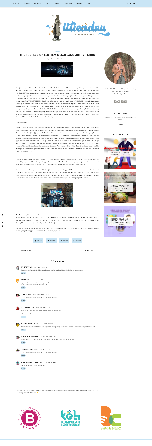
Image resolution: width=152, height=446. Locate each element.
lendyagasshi (27, 349)
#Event (57, 51)
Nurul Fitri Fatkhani (30, 336)
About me (16, 3)
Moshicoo (89, 443)
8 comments (65, 59)
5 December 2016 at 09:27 (48, 336)
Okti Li (23, 280)
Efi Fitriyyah (26, 267)
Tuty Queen (26, 294)
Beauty (57, 3)
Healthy (48, 3)
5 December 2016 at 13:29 (42, 349)
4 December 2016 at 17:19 (40, 267)
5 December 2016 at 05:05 (40, 294)
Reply (23, 273)
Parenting (37, 3)
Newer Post (26, 250)
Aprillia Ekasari (28, 324)
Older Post (89, 250)
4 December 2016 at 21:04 (35, 280)
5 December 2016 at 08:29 (44, 324)
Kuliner (79, 3)
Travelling (68, 3)
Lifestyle (27, 3)
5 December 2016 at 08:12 (43, 307)
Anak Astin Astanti (29, 362)
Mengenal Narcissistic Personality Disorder (120, 154)
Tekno (88, 3)
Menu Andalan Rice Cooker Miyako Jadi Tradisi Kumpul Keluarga (120, 187)
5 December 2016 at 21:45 (47, 362)
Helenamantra (27, 307)
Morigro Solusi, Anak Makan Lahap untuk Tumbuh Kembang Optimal (120, 221)
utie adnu (74, 443)
